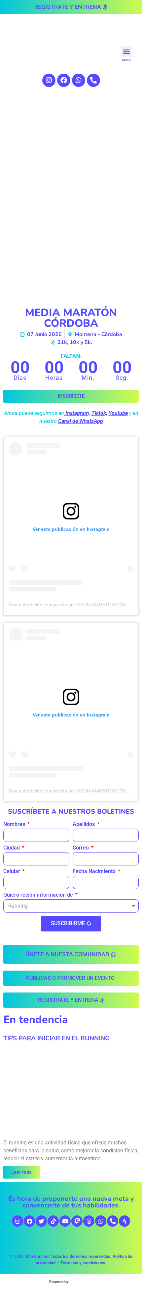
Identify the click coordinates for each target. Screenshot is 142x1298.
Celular (12, 871)
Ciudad (12, 848)
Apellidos (84, 824)
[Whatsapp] (78, 80)
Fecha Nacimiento (95, 871)
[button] (126, 51)
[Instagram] (48, 80)
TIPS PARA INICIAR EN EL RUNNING (56, 1038)
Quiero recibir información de (38, 895)
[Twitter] (41, 1221)
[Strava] (124, 1221)
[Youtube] (65, 1221)
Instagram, (77, 413)
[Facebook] (63, 80)
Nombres (14, 824)
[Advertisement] (71, 173)
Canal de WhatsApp (80, 421)
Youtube (118, 413)
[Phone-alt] (93, 80)
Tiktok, (99, 413)
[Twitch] (77, 1221)
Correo (81, 848)
